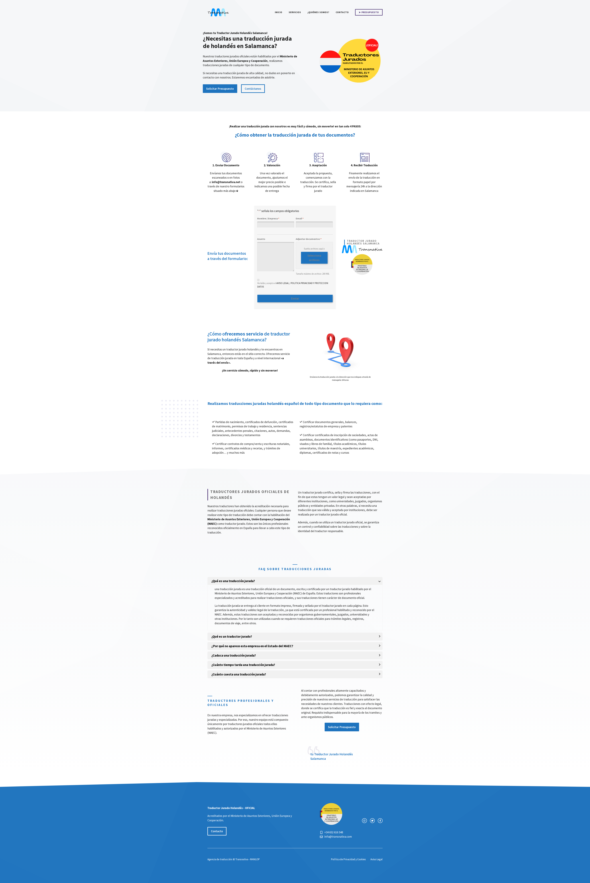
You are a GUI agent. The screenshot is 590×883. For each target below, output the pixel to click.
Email (299, 218)
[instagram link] (364, 820)
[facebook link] (380, 820)
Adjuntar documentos (308, 238)
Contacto (342, 12)
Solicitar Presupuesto (220, 88)
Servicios (295, 12)
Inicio (278, 12)
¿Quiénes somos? (318, 12)
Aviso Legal (376, 859)
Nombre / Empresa (268, 218)
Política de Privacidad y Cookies (348, 859)
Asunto (261, 238)
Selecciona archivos (314, 258)
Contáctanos (253, 88)
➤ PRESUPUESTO (369, 12)
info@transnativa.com (338, 836)
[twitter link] (372, 820)
